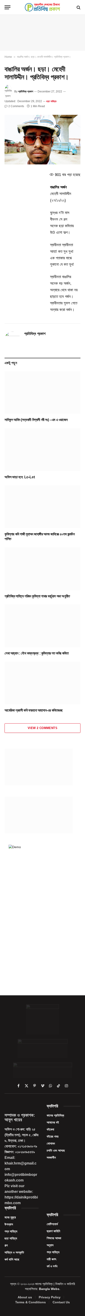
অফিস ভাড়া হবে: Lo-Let (20, 477)
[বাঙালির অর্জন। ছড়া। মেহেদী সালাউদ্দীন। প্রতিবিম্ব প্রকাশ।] (42, 139)
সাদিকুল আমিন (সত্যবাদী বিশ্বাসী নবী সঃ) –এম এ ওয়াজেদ (36, 420)
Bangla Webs (49, 1289)
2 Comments (16, 106)
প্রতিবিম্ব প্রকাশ (25, 91)
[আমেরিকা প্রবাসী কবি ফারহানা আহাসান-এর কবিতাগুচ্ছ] (42, 683)
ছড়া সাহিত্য (51, 101)
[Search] (78, 7)
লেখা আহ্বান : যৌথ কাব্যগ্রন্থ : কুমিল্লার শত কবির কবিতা (36, 653)
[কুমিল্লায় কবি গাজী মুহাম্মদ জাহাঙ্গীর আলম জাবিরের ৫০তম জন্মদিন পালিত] (42, 506)
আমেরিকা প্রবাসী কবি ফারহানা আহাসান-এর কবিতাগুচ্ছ (34, 710)
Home (8, 56)
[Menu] (7, 7)
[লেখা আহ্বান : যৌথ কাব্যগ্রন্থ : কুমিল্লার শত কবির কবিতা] (42, 625)
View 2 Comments (42, 728)
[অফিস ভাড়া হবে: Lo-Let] (42, 449)
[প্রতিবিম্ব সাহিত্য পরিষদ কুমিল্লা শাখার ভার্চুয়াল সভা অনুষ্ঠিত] (42, 568)
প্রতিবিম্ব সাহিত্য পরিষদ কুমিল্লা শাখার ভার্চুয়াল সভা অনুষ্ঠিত (37, 596)
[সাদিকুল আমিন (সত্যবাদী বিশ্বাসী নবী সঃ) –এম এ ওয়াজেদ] (42, 392)
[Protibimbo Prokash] (42, 7)
